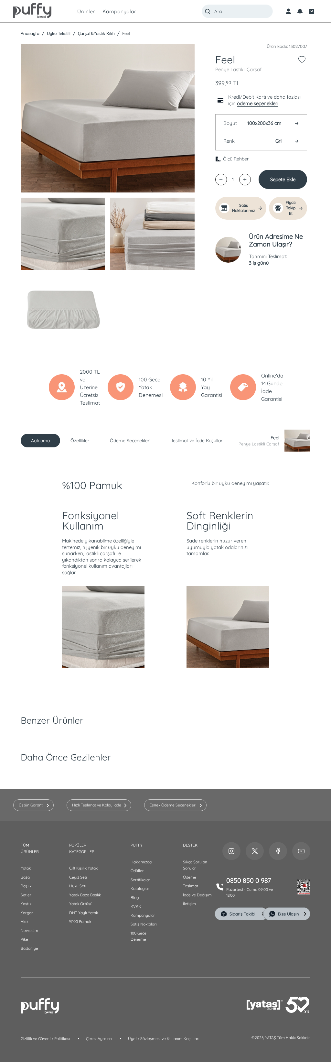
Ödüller (137, 870)
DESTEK (190, 845)
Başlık (26, 885)
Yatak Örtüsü (80, 903)
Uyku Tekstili (58, 33)
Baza (25, 877)
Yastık (26, 903)
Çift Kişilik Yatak (83, 868)
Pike (24, 939)
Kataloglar (140, 888)
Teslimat (190, 885)
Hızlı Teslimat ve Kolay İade (96, 805)
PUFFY (137, 845)
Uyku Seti (77, 885)
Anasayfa (30, 33)
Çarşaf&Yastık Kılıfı (96, 33)
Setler (26, 894)
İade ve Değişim (197, 894)
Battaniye (29, 948)
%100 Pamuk (80, 921)
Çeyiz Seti (78, 877)
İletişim (189, 903)
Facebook (278, 851)
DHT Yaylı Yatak (83, 912)
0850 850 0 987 (248, 880)
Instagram (231, 851)
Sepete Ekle (282, 179)
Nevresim (29, 930)
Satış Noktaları (144, 924)
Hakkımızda (141, 861)
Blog (135, 897)
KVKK (136, 906)
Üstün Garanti (31, 805)
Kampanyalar (143, 915)
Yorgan (27, 912)
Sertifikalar (140, 879)
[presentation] (165, 531)
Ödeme (189, 877)
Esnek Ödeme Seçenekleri (173, 805)
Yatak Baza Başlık (85, 894)
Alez (24, 921)
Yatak (26, 868)
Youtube (301, 851)
